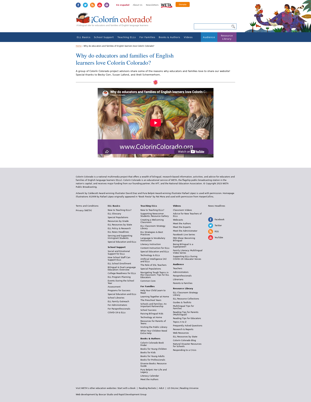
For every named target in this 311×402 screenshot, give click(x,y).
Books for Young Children (153, 349)
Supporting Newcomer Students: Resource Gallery (154, 214)
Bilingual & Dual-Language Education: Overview (122, 268)
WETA (166, 5)
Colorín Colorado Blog (184, 340)
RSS (92, 5)
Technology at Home (151, 317)
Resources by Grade (118, 221)
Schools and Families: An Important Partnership (153, 305)
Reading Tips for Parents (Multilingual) (185, 313)
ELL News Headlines (118, 232)
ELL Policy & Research (119, 228)
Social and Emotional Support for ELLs (119, 252)
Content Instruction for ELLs (154, 248)
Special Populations (118, 217)
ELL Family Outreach (118, 301)
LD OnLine (172, 388)
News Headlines (216, 206)
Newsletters (152, 5)
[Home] (116, 21)
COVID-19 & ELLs (117, 312)
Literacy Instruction (150, 244)
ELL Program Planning (119, 277)
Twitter (85, 5)
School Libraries (116, 298)
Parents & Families (182, 283)
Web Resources (181, 333)
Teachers (177, 268)
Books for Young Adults (152, 356)
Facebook (78, 5)
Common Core (148, 281)
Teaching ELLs (126, 37)
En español (122, 5)
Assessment (114, 286)
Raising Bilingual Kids (151, 313)
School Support (104, 37)
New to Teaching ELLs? (120, 210)
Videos (188, 37)
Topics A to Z (179, 322)
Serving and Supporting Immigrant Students (120, 236)
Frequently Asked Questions (187, 325)
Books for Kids (148, 352)
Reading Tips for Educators (187, 318)
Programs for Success (119, 290)
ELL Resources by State (120, 224)
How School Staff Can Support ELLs (119, 258)
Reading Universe (189, 388)
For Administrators (117, 305)
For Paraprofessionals (119, 309)
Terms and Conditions (87, 206)
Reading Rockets (147, 388)
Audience (209, 37)
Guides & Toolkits (182, 302)
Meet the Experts (182, 227)
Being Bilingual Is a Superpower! (183, 245)
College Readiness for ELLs (122, 273)
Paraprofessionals (182, 275)
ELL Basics (83, 37)
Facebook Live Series (184, 234)
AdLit (161, 388)
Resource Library (227, 37)
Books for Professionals (152, 360)
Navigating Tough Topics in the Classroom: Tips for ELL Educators (154, 275)
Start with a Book (126, 388)
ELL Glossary (114, 213)
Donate (182, 4)
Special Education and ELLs (122, 242)
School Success (148, 310)
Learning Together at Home (154, 296)
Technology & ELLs (150, 255)
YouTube (99, 5)
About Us (137, 5)
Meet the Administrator (185, 231)
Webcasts (178, 220)
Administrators (181, 272)
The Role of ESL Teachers (153, 265)
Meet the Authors (149, 379)
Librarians (178, 279)
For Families (147, 37)
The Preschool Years (150, 300)
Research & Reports (183, 329)
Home (78, 46)
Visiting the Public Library (153, 327)
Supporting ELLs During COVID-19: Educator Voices (187, 257)
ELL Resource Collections (186, 298)
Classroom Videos (182, 210)
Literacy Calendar (149, 376)
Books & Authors (169, 37)
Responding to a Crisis (184, 350)
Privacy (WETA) (84, 210)
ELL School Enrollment (119, 263)
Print (106, 5)
